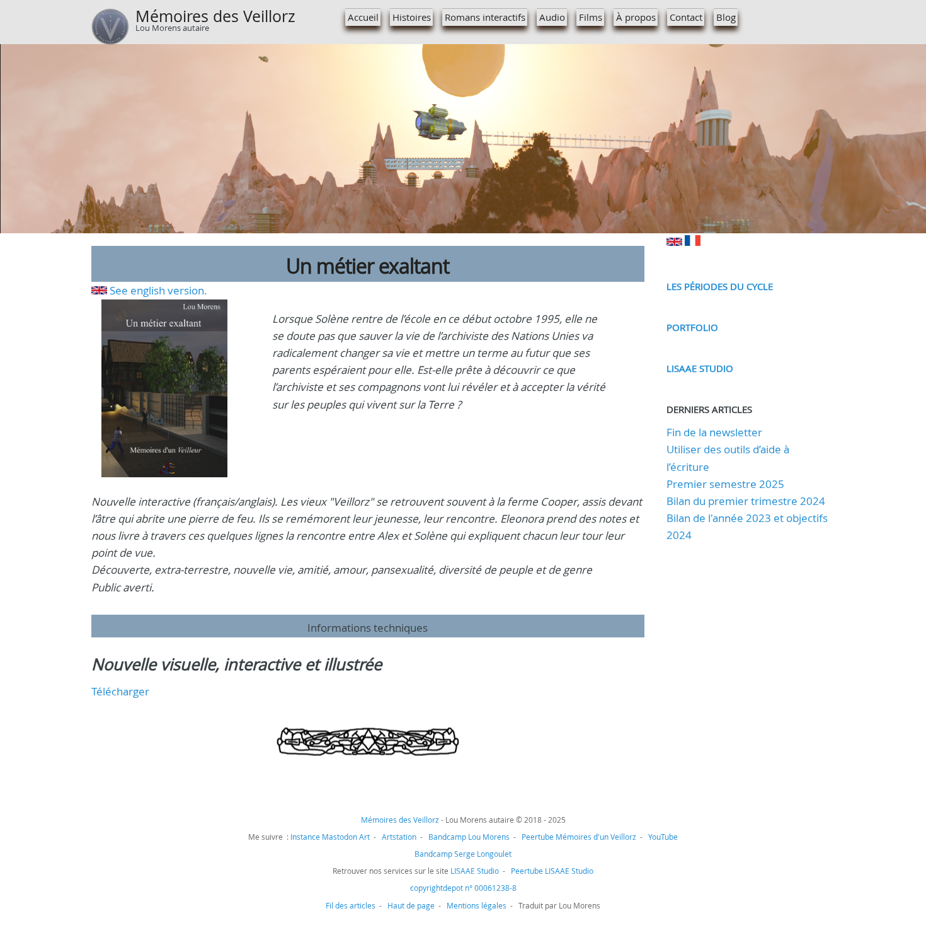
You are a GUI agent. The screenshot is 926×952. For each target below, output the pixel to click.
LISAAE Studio (699, 368)
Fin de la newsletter (714, 432)
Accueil (363, 17)
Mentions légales (476, 905)
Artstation (399, 837)
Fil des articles (350, 905)
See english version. (158, 290)
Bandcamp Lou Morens (469, 837)
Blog (726, 17)
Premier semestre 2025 (725, 484)
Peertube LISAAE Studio (552, 871)
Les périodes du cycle (719, 286)
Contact (686, 17)
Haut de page (411, 905)
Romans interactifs (485, 17)
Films (590, 17)
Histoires (411, 17)
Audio (552, 17)
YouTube (663, 837)
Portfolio (692, 327)
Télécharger (120, 691)
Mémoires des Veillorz (215, 16)
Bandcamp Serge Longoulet (463, 854)
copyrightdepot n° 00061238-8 (463, 888)
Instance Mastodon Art (330, 837)
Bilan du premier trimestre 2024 (745, 501)
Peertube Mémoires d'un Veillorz (579, 837)
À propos (636, 17)
